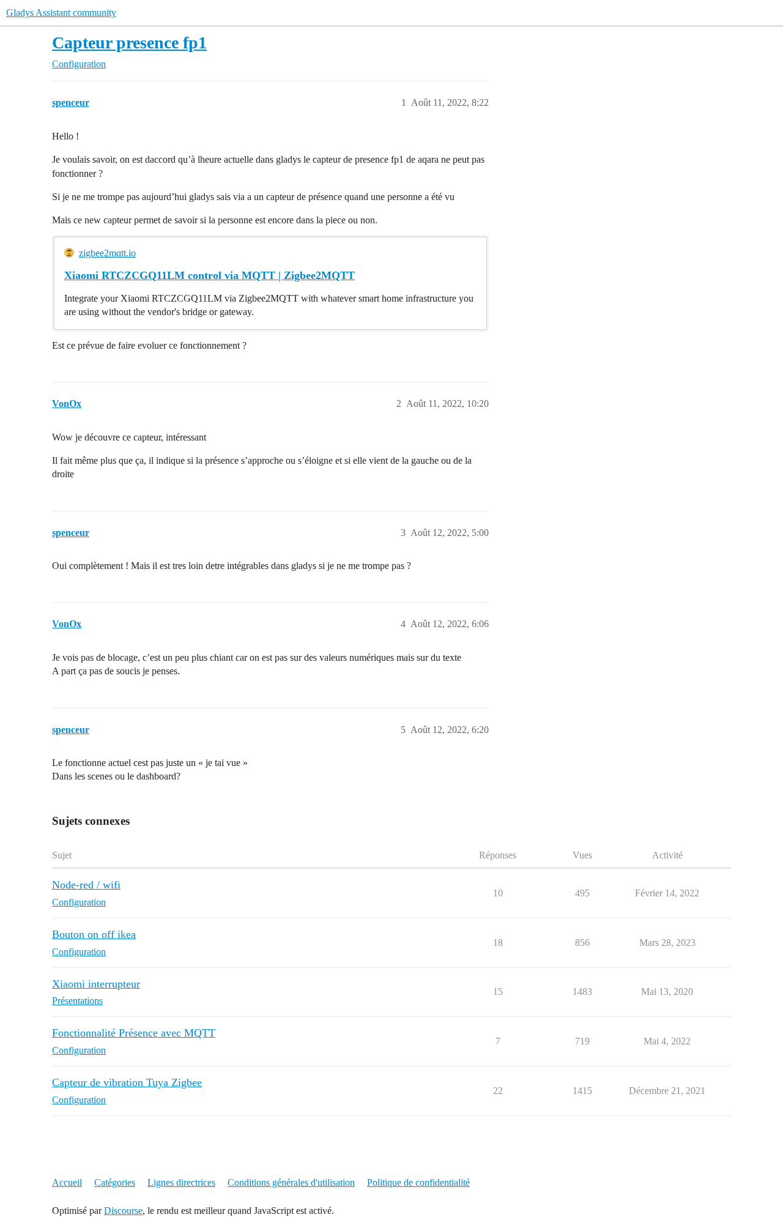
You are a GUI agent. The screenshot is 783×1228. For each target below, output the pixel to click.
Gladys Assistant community (61, 12)
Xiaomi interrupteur (96, 984)
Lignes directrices (181, 1182)
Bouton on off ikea (94, 934)
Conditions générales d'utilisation (291, 1182)
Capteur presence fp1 (129, 42)
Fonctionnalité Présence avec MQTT (133, 1033)
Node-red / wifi (86, 885)
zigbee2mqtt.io (107, 253)
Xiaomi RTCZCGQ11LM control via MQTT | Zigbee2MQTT (209, 275)
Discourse (123, 1210)
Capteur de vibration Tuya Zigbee (127, 1082)
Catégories (114, 1182)
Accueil (67, 1182)
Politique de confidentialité (418, 1182)
